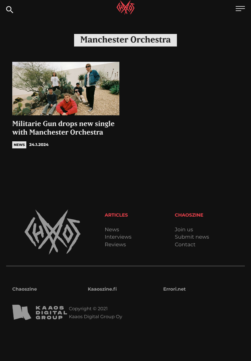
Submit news (192, 237)
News (112, 230)
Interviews (118, 237)
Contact (185, 245)
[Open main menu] (240, 9)
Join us (184, 230)
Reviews (115, 245)
